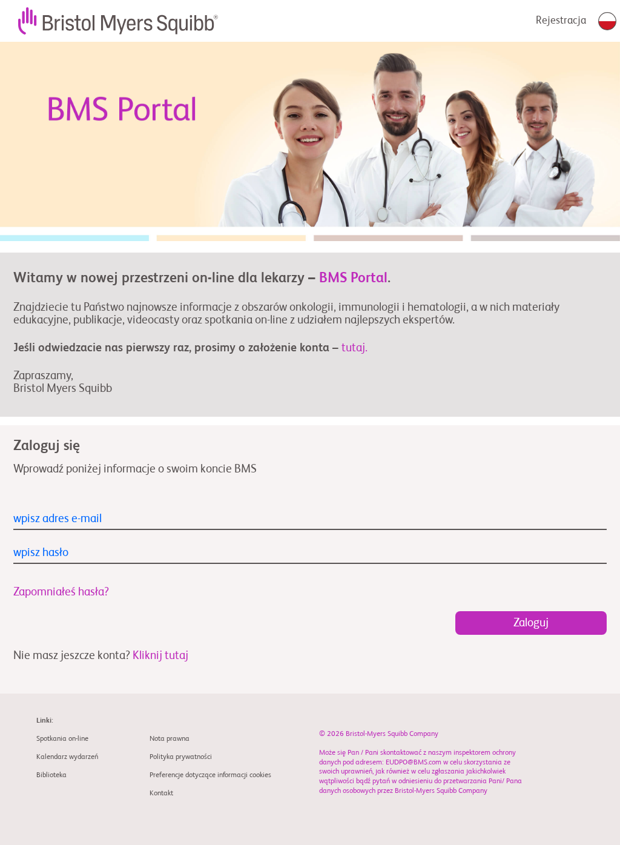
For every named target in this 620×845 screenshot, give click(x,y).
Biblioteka (51, 775)
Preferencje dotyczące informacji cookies (210, 775)
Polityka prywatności (181, 757)
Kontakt (161, 793)
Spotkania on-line (62, 739)
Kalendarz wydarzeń (67, 757)
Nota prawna (170, 739)
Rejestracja (561, 21)
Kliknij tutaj (160, 655)
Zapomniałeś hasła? (61, 592)
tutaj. (354, 348)
